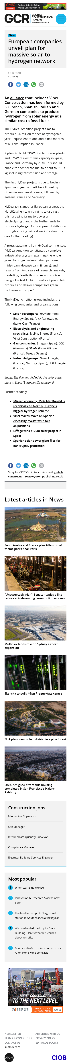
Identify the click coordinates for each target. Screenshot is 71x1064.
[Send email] (41, 84)
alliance (17, 97)
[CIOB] (51, 1057)
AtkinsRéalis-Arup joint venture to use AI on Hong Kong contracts (38, 950)
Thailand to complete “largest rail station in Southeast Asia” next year (37, 915)
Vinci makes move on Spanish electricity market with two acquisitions (33, 421)
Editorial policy (47, 1042)
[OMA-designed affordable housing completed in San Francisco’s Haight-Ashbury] (35, 763)
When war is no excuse (29, 887)
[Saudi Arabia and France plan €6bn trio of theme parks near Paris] (35, 524)
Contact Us (12, 1042)
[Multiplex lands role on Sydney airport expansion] (35, 623)
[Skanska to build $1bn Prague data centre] (35, 672)
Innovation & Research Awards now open (37, 900)
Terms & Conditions (18, 1038)
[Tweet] (18, 84)
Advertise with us (48, 1033)
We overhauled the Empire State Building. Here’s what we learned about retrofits (35, 932)
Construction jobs (26, 808)
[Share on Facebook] (10, 84)
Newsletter (13, 1033)
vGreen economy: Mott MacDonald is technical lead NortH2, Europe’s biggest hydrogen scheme (39, 406)
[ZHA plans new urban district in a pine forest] (35, 718)
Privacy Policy (45, 1038)
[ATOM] (20, 1057)
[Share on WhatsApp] (33, 84)
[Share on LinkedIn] (26, 84)
